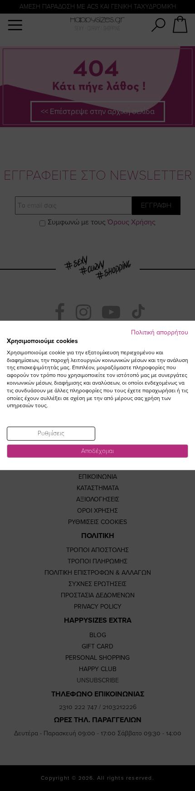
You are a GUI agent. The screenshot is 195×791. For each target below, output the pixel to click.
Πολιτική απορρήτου (159, 332)
